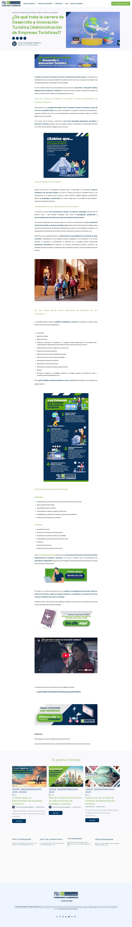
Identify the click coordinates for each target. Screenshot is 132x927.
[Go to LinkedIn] (66, 916)
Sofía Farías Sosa (90, 806)
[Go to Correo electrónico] (75, 916)
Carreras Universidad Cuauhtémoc (29, 43)
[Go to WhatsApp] (57, 916)
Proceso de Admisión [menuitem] (45, 3)
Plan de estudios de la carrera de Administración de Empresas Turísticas (65, 800)
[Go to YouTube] (69, 916)
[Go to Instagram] (63, 916)
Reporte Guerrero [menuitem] (76, 3)
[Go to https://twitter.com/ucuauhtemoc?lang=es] (72, 916)
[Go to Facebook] (60, 916)
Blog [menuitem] (67, 3)
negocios (46, 12)
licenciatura (15, 12)
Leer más (19, 821)
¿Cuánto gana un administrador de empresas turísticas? (27, 800)
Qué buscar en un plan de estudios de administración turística (100, 800)
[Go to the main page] (11, 3)
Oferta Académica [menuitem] (29, 3)
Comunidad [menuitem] (58, 3)
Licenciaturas (54, 12)
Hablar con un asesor (122, 3)
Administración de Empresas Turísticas (31, 12)
